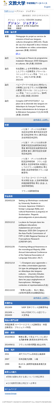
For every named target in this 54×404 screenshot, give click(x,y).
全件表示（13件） (41, 120)
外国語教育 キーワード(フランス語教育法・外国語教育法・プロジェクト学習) (26, 325)
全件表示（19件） (41, 298)
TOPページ (9, 11)
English (47, 7)
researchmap (10, 393)
